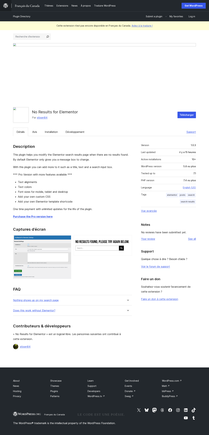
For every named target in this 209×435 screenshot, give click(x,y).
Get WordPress (194, 5)
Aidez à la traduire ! (142, 25)
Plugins (54, 391)
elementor (172, 195)
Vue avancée (149, 210)
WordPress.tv (96, 396)
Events (128, 386)
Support (191, 131)
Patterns (54, 396)
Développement (74, 131)
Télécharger (187, 114)
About (16, 380)
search (191, 195)
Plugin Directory (21, 16)
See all (192, 238)
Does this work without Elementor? (34, 310)
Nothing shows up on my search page (36, 300)
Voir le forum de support (155, 266)
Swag (129, 396)
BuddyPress (170, 396)
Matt (166, 386)
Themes (54, 386)
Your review (148, 238)
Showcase (56, 380)
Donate (130, 391)
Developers (94, 391)
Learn (91, 380)
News (16, 386)
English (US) (189, 187)
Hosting (17, 391)
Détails (20, 131)
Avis (34, 131)
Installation (51, 131)
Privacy (17, 396)
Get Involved (132, 380)
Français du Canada (54, 414)
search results (188, 201)
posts (182, 195)
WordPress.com (172, 380)
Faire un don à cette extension (159, 299)
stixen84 (42, 117)
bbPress (168, 391)
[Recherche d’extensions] (47, 36)
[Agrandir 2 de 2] (127, 239)
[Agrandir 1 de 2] (66, 239)
